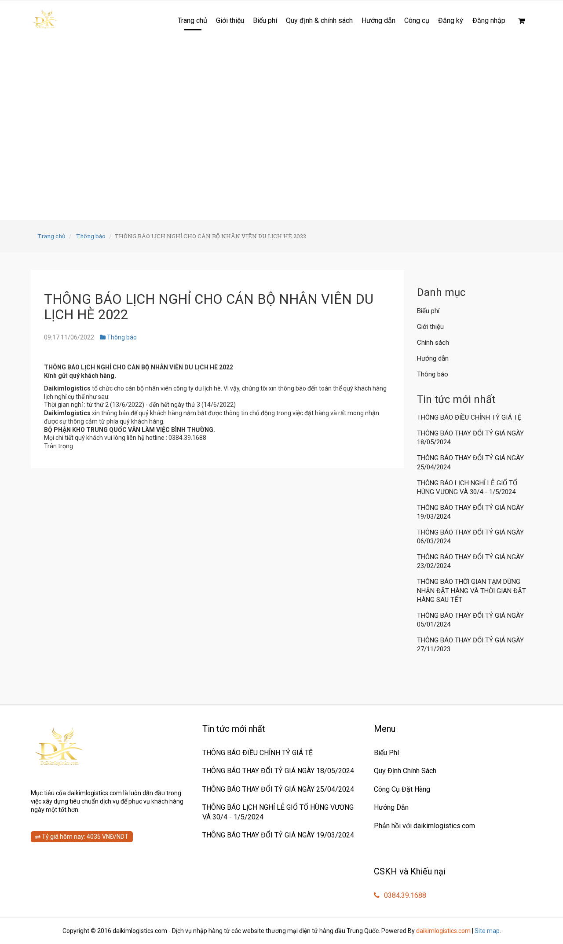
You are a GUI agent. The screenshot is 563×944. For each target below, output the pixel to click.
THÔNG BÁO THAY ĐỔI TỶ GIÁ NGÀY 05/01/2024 (470, 620)
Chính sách (433, 343)
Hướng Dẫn (391, 807)
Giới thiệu (230, 20)
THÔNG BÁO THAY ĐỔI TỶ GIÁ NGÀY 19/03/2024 (470, 512)
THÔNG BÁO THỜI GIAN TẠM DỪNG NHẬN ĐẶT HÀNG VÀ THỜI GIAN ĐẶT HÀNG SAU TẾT (471, 590)
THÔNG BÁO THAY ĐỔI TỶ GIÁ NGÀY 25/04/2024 (470, 462)
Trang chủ (192, 20)
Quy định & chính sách (319, 20)
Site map (487, 930)
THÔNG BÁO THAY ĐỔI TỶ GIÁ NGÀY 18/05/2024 (470, 437)
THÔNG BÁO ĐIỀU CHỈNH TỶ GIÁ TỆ (470, 417)
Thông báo (91, 236)
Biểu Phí (386, 753)
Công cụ (416, 20)
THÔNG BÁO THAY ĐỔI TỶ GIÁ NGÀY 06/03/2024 (470, 536)
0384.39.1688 (404, 895)
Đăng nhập (488, 20)
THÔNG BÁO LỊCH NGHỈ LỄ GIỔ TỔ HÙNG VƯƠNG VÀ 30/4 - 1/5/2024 (467, 487)
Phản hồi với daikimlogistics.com (424, 826)
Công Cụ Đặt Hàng (402, 789)
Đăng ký (450, 20)
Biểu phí (265, 20)
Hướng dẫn (378, 20)
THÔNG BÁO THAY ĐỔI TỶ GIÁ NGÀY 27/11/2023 (470, 644)
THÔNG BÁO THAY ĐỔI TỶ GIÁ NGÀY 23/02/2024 (470, 561)
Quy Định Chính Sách (405, 771)
